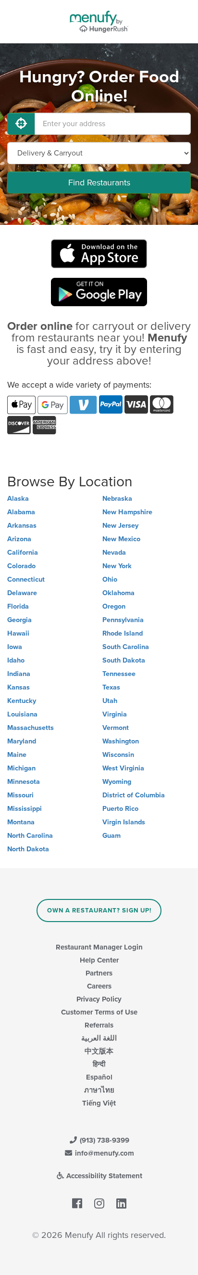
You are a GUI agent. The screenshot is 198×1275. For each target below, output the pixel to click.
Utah (109, 701)
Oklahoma (118, 593)
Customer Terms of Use (99, 1012)
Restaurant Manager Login (99, 947)
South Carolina (125, 647)
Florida (18, 606)
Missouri (20, 795)
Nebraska (117, 498)
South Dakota (123, 660)
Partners (99, 973)
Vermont (115, 728)
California (22, 552)
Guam (111, 836)
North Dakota (28, 849)
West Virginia (123, 768)
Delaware (22, 593)
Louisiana (22, 714)
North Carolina (30, 836)
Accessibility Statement (103, 1175)
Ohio (109, 579)
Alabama (21, 512)
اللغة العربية (99, 1038)
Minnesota (23, 782)
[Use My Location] (21, 124)
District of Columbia (133, 795)
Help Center (99, 960)
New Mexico (121, 539)
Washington (120, 741)
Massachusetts (30, 728)
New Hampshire (127, 512)
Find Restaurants (99, 182)
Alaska (18, 498)
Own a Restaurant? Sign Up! (99, 910)
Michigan (21, 768)
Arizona (19, 539)
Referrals (99, 1025)
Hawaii (18, 633)
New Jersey (120, 525)
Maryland (21, 741)
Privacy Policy (99, 999)
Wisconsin (118, 755)
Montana (21, 822)
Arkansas (22, 525)
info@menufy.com (103, 1153)
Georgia (19, 620)
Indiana (18, 674)
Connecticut (26, 579)
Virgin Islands (123, 822)
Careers (99, 986)
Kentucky (21, 701)
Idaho (16, 660)
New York (117, 566)
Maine (16, 755)
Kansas (18, 687)
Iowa (14, 647)
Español (99, 1077)
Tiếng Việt (99, 1103)
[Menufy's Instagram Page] (99, 1203)
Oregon (113, 606)
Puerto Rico (120, 809)
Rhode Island (122, 633)
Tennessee (119, 674)
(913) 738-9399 (103, 1140)
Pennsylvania (123, 620)
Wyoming (116, 782)
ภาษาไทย (99, 1090)
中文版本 (99, 1051)
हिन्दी (99, 1064)
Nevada (114, 552)
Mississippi (24, 809)
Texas (111, 687)
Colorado (21, 566)
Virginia (114, 714)
